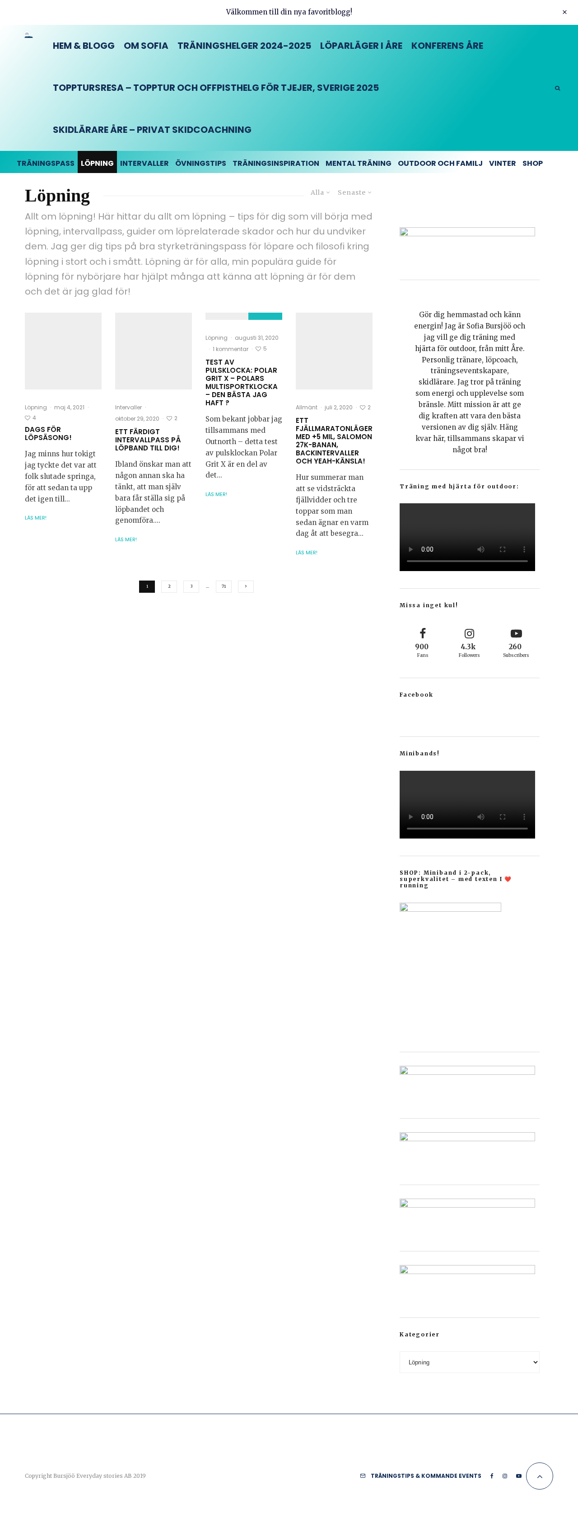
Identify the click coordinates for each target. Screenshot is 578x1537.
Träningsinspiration (276, 163)
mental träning (359, 163)
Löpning (97, 163)
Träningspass (46, 163)
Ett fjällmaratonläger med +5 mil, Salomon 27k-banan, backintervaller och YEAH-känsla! (334, 441)
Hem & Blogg (84, 45)
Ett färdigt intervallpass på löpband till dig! (148, 440)
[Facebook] (492, 1476)
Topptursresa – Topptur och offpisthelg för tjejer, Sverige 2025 (216, 87)
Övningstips (200, 163)
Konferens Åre (447, 45)
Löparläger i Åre (361, 45)
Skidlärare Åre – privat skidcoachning (152, 129)
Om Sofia (146, 45)
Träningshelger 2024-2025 (244, 45)
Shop (532, 163)
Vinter (502, 163)
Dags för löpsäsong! (48, 434)
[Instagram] (505, 1476)
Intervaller (144, 163)
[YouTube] (519, 1476)
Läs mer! (36, 517)
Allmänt (306, 407)
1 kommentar (230, 349)
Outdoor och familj (440, 163)
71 (224, 586)
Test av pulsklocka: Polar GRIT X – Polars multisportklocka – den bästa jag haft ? (241, 382)
